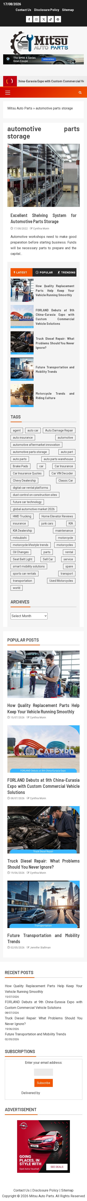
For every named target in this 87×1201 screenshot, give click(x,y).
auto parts (20, 459)
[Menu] (7, 92)
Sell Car (48, 559)
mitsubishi (20, 537)
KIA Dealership (22, 530)
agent (17, 430)
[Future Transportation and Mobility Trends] (22, 369)
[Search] (80, 92)
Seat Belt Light (22, 559)
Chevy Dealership (24, 480)
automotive (65, 437)
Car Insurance (64, 466)
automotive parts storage (30, 452)
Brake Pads (20, 466)
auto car (32, 430)
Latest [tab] (21, 272)
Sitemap (68, 10)
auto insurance (23, 437)
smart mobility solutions (29, 566)
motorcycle (65, 537)
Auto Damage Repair (59, 430)
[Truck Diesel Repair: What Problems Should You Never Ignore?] (22, 342)
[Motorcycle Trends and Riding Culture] (22, 395)
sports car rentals (24, 573)
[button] (7, 92)
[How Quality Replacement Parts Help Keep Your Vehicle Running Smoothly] (22, 290)
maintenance (64, 530)
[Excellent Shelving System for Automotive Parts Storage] (43, 175)
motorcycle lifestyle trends (30, 545)
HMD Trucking (22, 516)
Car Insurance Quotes (27, 473)
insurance (19, 523)
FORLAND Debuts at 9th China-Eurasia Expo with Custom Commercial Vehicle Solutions (55, 316)
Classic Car (65, 480)
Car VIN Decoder (62, 473)
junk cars (47, 523)
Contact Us (23, 10)
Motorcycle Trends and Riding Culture (55, 395)
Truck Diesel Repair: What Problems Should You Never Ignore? (55, 342)
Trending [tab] (68, 272)
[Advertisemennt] (43, 59)
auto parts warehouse (58, 459)
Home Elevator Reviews (57, 516)
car (41, 466)
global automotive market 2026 (34, 509)
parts (47, 552)
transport (67, 573)
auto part (67, 452)
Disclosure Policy (46, 10)
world (16, 588)
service (68, 559)
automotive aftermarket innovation (36, 444)
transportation (22, 580)
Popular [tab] (46, 272)
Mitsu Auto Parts (19, 108)
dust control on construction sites (35, 495)
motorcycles (65, 545)
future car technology (27, 502)
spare (69, 566)
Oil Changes (21, 552)
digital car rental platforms (30, 487)
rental (69, 552)
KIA (71, 523)
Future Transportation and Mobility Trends (55, 369)
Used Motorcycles (61, 580)
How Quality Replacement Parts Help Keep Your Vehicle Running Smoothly (55, 290)
